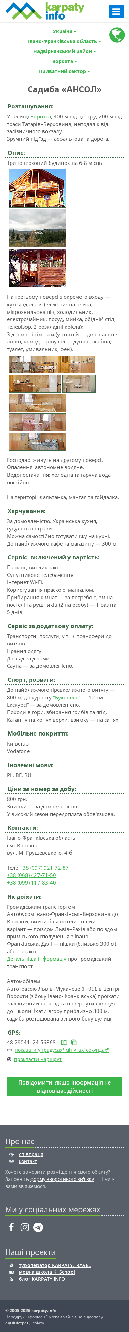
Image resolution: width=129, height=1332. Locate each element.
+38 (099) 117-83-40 (31, 882)
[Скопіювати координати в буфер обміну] (73, 1042)
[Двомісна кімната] (37, 402)
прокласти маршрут (38, 1059)
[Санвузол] (79, 383)
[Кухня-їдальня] (52, 363)
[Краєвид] (37, 227)
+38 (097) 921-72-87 (44, 867)
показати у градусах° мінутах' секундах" (62, 1050)
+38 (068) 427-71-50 (31, 874)
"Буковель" (67, 697)
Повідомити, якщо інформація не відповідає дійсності (64, 1086)
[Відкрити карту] (64, 1042)
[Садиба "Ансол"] (37, 187)
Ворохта (40, 116)
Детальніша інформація (36, 958)
